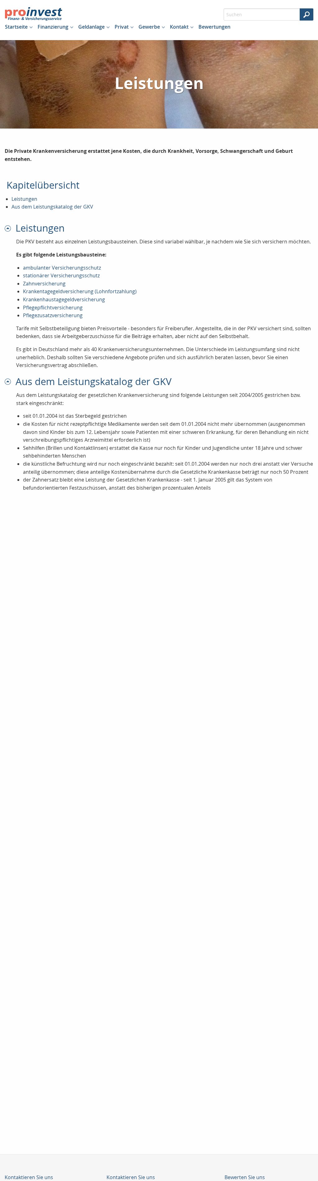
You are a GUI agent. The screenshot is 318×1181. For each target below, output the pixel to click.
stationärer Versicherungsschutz (61, 275)
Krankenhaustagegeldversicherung (64, 299)
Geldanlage (91, 26)
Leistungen (24, 198)
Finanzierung (53, 26)
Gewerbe (149, 26)
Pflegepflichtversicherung (53, 307)
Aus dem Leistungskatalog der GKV (52, 206)
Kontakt (179, 26)
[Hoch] (10, 228)
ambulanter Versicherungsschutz (62, 267)
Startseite (16, 26)
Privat (122, 26)
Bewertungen (214, 26)
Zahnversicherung (44, 283)
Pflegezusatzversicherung (53, 315)
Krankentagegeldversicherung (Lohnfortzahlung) (80, 291)
